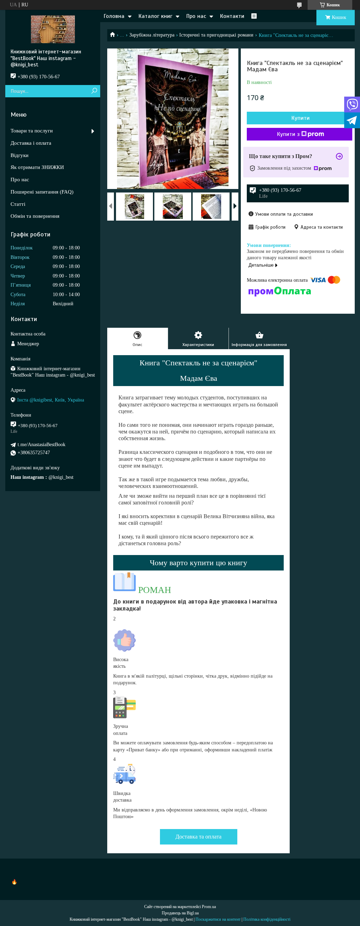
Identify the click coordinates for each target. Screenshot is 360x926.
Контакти (232, 16)
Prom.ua (209, 906)
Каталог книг (155, 16)
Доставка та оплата (198, 837)
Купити (300, 118)
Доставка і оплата (31, 143)
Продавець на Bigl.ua (180, 913)
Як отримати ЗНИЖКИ (37, 167)
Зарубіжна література (151, 35)
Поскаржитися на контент (217, 919)
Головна (114, 16)
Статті (18, 204)
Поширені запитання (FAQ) (42, 192)
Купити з (288, 134)
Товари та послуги (32, 130)
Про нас (196, 16)
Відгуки (19, 155)
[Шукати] (94, 91)
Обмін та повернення (35, 216)
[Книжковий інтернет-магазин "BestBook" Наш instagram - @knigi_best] (53, 29)
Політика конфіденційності (266, 919)
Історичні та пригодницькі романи (216, 35)
